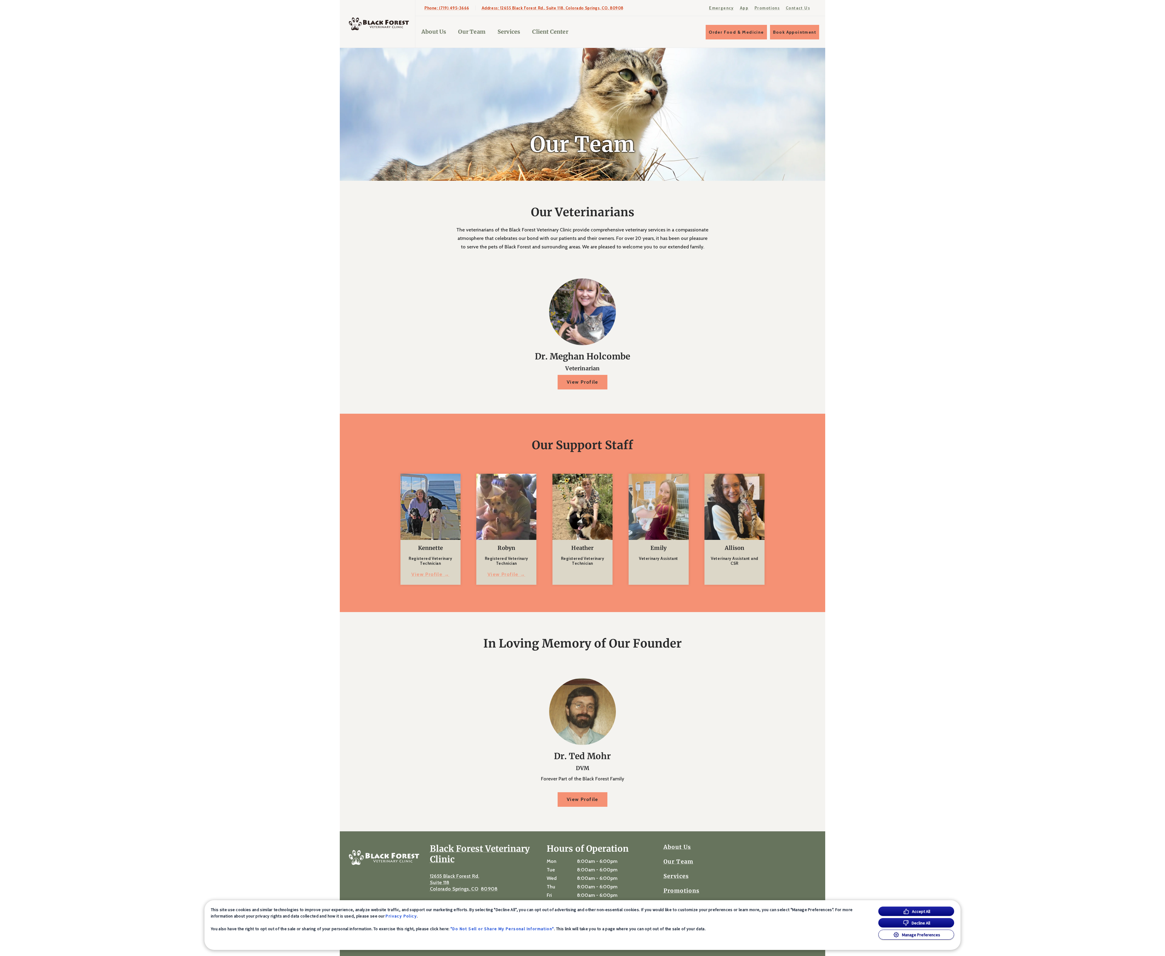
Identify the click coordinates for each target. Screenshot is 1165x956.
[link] (379, 24)
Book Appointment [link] (794, 32)
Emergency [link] (721, 7)
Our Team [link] (471, 31)
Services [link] (509, 31)
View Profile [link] (582, 382)
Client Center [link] (550, 31)
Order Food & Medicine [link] (736, 32)
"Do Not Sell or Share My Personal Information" (502, 928)
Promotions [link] (767, 7)
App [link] (744, 7)
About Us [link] (433, 31)
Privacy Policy (401, 916)
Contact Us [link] (798, 7)
